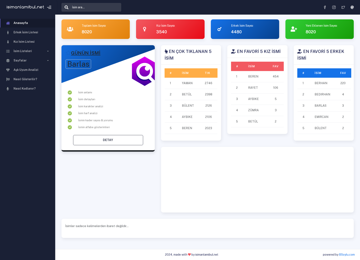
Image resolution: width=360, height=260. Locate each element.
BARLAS (320, 105)
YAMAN (187, 83)
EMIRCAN (321, 117)
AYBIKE (187, 117)
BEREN (187, 128)
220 (343, 83)
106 (275, 87)
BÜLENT (188, 105)
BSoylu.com (347, 254)
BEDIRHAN (322, 94)
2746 (208, 83)
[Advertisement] (257, 179)
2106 (208, 117)
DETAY (108, 140)
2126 (208, 105)
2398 (208, 94)
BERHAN (321, 83)
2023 (208, 128)
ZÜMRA (253, 110)
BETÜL (187, 94)
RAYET (253, 87)
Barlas (78, 64)
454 (276, 76)
